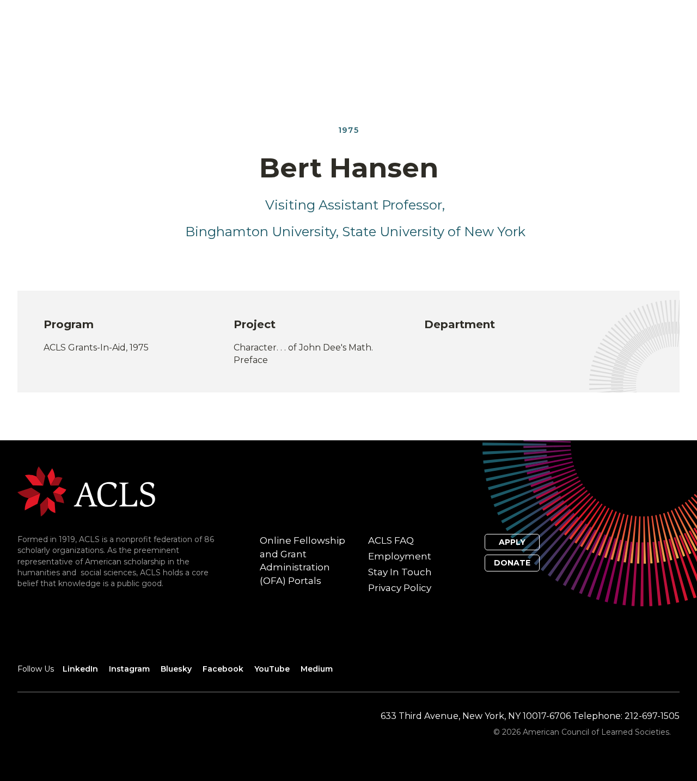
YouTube (272, 669)
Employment (399, 556)
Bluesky (176, 669)
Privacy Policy (399, 587)
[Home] (86, 490)
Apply (512, 542)
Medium (317, 669)
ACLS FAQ (391, 540)
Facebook (223, 669)
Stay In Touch (400, 572)
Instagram (129, 669)
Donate (512, 563)
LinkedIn (80, 669)
